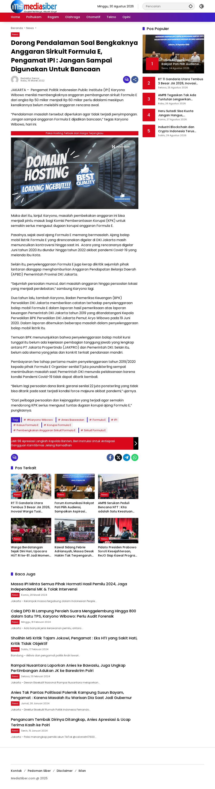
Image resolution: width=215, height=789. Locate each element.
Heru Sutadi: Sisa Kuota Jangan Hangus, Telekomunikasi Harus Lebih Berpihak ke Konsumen (179, 113)
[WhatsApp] (134, 457)
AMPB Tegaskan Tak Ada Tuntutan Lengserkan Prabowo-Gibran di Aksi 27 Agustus (178, 97)
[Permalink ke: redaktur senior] (16, 79)
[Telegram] (126, 457)
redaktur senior (30, 78)
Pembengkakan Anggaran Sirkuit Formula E (46, 430)
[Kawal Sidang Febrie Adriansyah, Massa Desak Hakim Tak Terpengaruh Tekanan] (75, 530)
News (15, 34)
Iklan (82, 771)
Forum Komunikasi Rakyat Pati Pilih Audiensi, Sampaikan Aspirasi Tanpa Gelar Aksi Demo (74, 507)
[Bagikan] (134, 79)
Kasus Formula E (28, 425)
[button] (190, 6)
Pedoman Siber (39, 771)
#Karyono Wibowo (40, 420)
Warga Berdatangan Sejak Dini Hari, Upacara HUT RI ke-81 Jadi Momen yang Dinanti (30, 551)
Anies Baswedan (72, 420)
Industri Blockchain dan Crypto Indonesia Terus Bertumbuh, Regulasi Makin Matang (178, 129)
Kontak (16, 771)
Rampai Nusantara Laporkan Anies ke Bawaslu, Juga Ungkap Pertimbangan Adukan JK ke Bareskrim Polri (68, 668)
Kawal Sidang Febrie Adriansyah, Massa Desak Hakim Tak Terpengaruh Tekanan (74, 551)
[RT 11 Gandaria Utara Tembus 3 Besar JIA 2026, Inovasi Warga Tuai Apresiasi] (31, 486)
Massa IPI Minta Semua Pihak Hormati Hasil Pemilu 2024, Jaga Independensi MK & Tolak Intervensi (69, 586)
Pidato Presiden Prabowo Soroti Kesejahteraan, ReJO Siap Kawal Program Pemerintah (118, 551)
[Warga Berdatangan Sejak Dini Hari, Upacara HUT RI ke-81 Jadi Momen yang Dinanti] (31, 530)
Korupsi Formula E (59, 425)
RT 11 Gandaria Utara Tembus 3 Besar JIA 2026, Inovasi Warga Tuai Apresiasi (30, 507)
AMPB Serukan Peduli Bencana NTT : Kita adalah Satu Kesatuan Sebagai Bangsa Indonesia (115, 507)
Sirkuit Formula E (95, 430)
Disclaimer (65, 771)
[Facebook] (110, 457)
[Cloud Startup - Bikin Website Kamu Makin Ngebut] (74, 173)
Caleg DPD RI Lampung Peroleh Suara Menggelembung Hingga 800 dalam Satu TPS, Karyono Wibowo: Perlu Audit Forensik (73, 613)
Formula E (99, 420)
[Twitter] (118, 457)
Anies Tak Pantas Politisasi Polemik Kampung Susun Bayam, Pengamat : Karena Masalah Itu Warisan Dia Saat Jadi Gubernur (71, 695)
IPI (115, 420)
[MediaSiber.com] (34, 6)
